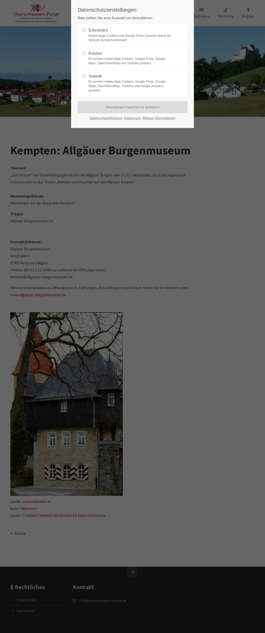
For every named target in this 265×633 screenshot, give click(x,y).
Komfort (127, 58)
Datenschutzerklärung (106, 118)
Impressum (132, 118)
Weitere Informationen (158, 118)
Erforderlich (130, 35)
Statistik (127, 83)
